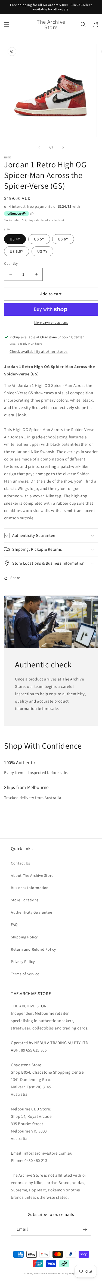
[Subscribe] (85, 1229)
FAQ (14, 924)
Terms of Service (25, 973)
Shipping (27, 220)
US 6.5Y (16, 251)
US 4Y (15, 239)
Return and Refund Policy (33, 949)
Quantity (11, 263)
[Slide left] (39, 147)
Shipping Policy (24, 937)
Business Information (30, 887)
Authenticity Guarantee (31, 912)
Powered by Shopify (66, 1273)
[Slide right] (63, 147)
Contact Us (20, 863)
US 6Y (63, 239)
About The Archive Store (32, 875)
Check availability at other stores (38, 351)
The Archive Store (44, 1273)
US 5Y (39, 239)
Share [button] (15, 577)
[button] (7, 25)
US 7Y (42, 251)
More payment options (51, 322)
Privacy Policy (23, 961)
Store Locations (25, 900)
